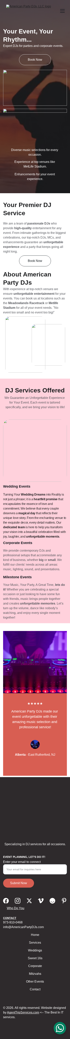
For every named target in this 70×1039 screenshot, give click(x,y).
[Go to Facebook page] (6, 901)
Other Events (35, 981)
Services (35, 942)
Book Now (35, 59)
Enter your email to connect (22, 861)
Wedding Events (16, 486)
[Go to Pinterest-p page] (64, 901)
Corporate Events (17, 543)
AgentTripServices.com (23, 1012)
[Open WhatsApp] (60, 1028)
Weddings (35, 950)
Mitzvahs (35, 973)
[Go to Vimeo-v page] (41, 901)
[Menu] (62, 11)
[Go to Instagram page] (17, 901)
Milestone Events (17, 577)
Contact (35, 989)
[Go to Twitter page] (29, 901)
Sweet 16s (35, 958)
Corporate (35, 966)
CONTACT (9, 918)
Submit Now (18, 883)
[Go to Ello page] (52, 901)
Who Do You (15, 908)
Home (35, 934)
